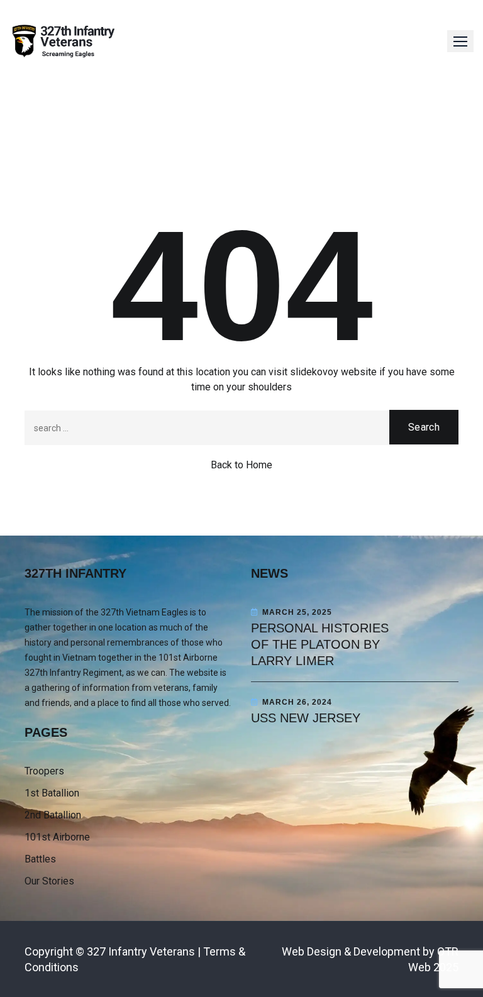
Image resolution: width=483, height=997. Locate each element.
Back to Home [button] (241, 465)
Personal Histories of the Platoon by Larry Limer (320, 644)
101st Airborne (57, 837)
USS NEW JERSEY (305, 718)
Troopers (44, 771)
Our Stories (49, 881)
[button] (460, 41)
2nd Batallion (53, 815)
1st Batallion (52, 793)
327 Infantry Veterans (141, 951)
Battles (40, 859)
